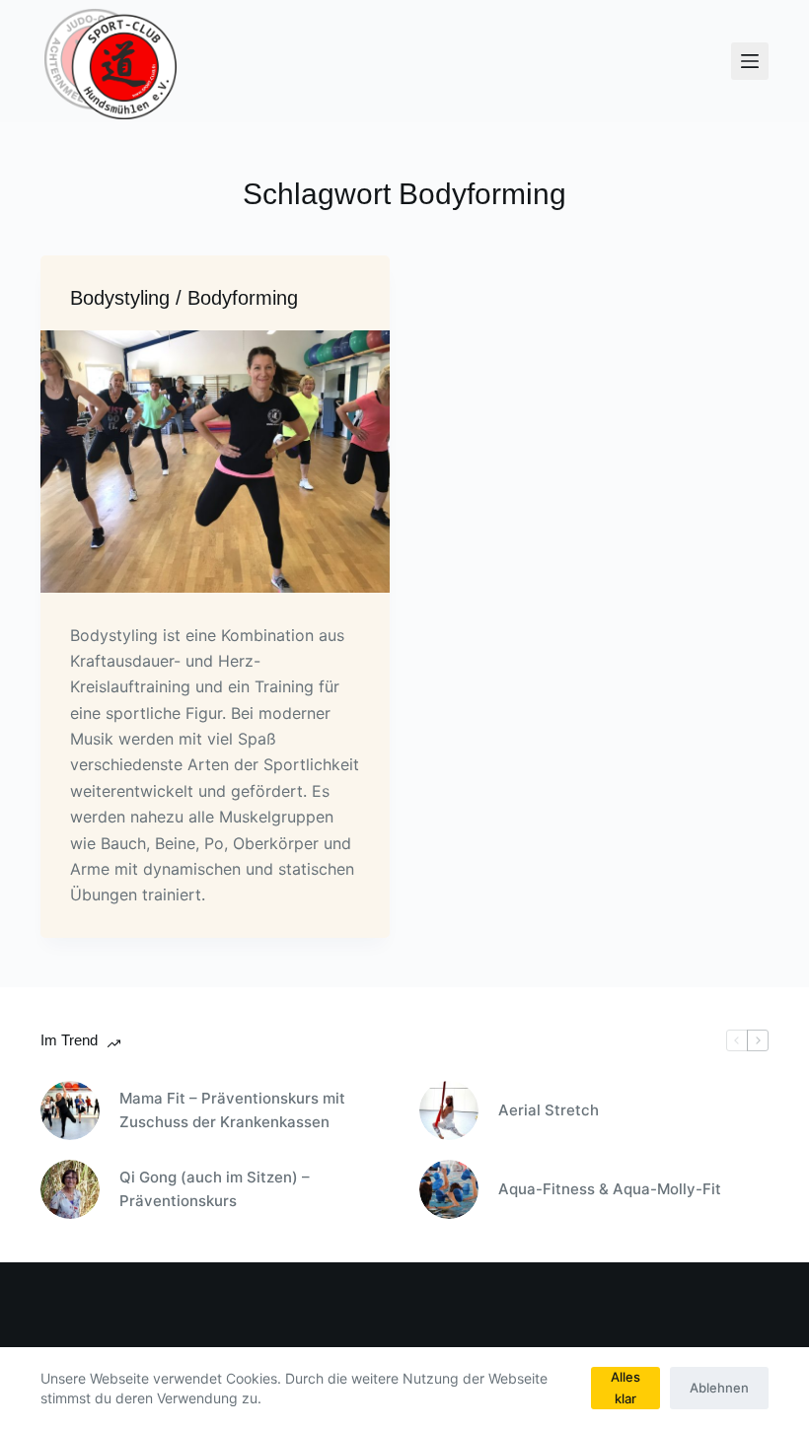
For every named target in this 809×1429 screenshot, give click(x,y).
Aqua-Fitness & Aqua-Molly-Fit (609, 1188)
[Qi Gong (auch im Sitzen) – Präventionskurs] (70, 1189)
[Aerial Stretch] (448, 1110)
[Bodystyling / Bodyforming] (215, 461)
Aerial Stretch (548, 1110)
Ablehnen (719, 1387)
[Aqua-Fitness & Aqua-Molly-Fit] (448, 1189)
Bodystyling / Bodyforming (184, 298)
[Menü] (750, 61)
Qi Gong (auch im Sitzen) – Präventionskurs (214, 1189)
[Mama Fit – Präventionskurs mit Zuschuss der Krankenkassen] (70, 1110)
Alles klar (625, 1387)
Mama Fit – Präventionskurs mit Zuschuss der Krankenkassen (232, 1110)
